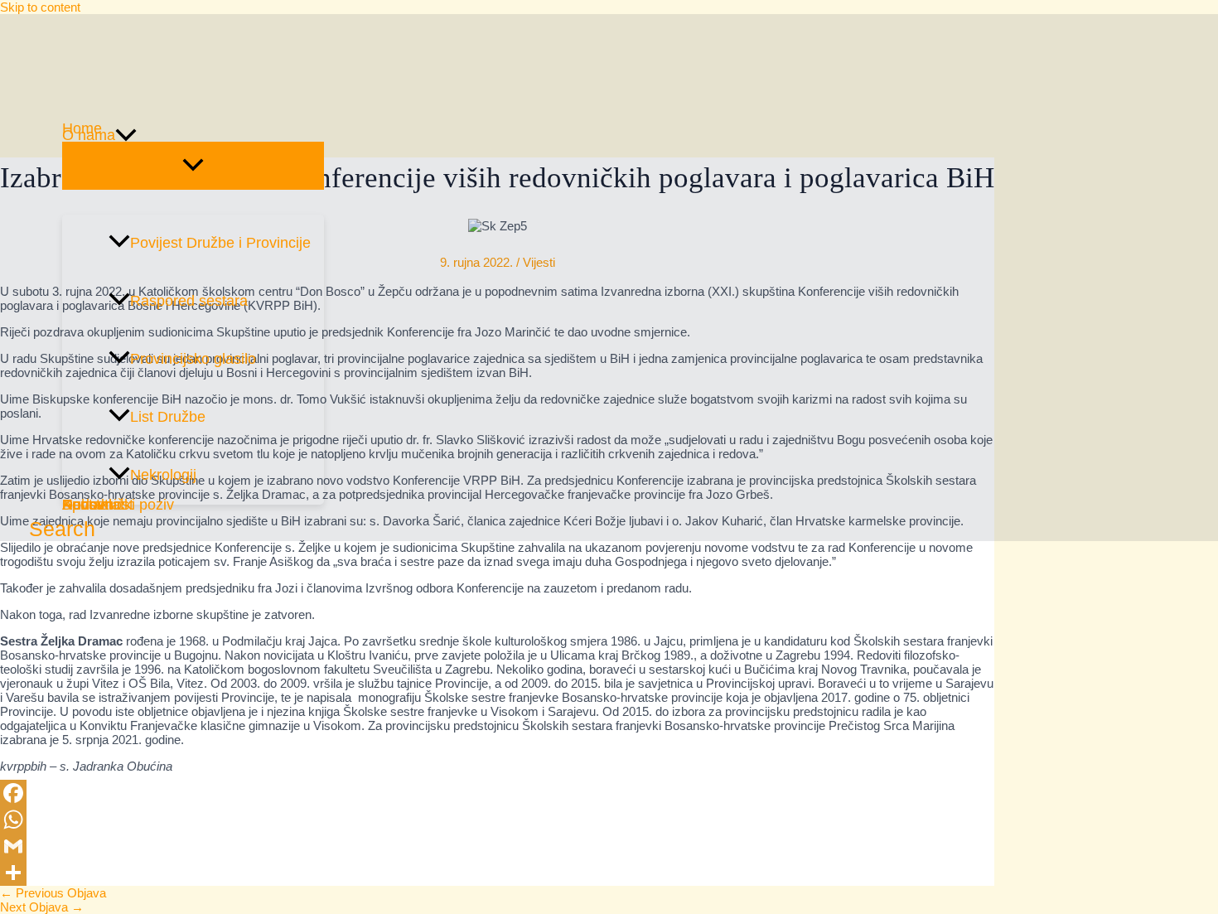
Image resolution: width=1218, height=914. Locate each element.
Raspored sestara (189, 301)
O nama (88, 135)
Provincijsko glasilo (193, 359)
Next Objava (42, 907)
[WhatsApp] (497, 819)
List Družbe (167, 417)
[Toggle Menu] (193, 166)
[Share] (497, 872)
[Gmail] (497, 846)
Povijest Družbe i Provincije (220, 243)
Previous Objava (53, 893)
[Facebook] (497, 793)
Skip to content (40, 7)
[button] (126, 135)
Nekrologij (163, 475)
